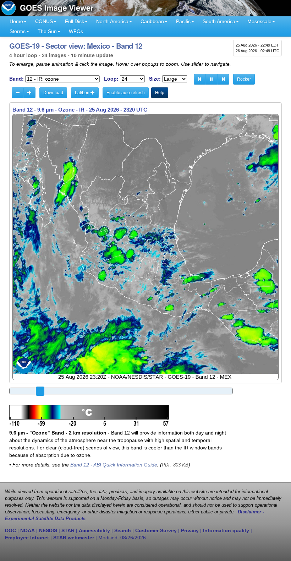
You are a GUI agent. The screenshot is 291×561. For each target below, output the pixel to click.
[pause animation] (211, 79)
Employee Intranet (27, 537)
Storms (18, 31)
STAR (68, 530)
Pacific (183, 21)
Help (159, 92)
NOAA (27, 530)
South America (219, 21)
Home (16, 21)
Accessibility (94, 530)
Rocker (244, 79)
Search (122, 530)
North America (112, 21)
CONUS (44, 21)
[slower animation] (18, 92)
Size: (155, 79)
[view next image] (223, 79)
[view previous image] (200, 79)
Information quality (226, 530)
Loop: (111, 79)
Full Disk (74, 21)
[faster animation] (29, 92)
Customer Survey (156, 530)
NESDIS (48, 530)
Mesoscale (259, 21)
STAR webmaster (73, 537)
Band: (16, 79)
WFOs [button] (76, 31)
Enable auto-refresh (125, 92)
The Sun (47, 31)
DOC (10, 530)
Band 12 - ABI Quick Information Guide (113, 465)
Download (53, 92)
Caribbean (152, 21)
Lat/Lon (82, 92)
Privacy (190, 530)
